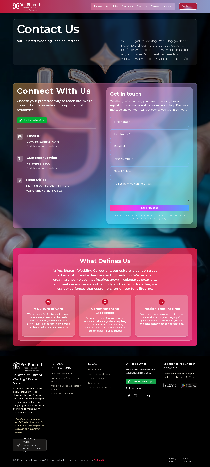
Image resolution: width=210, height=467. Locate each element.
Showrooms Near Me (62, 393)
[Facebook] (129, 396)
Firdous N (99, 460)
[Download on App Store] (170, 385)
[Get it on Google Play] (189, 385)
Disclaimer (94, 383)
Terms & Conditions (99, 374)
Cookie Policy (96, 378)
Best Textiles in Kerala (62, 373)
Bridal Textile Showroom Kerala (64, 380)
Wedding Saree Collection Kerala (65, 387)
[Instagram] (135, 396)
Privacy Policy (159, 218)
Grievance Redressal (100, 387)
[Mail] (148, 396)
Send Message (149, 208)
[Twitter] (142, 396)
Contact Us (188, 6)
